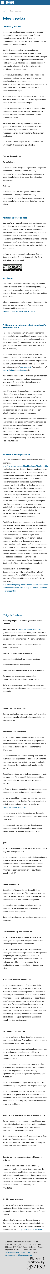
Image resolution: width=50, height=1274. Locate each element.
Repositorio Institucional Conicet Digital (19, 311)
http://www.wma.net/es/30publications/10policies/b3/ (25, 466)
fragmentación (26, 367)
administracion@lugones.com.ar (18, 1255)
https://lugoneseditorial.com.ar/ (18, 1252)
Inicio (5, 11)
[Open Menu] (2, 2)
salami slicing (8, 370)
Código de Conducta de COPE (30, 629)
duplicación (21, 370)
